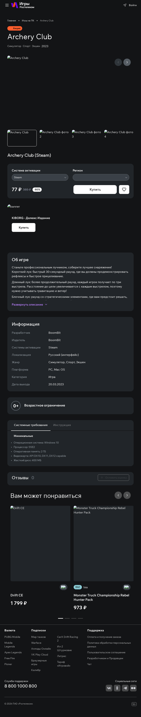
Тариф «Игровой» (63, 663)
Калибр (36, 670)
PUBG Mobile (12, 637)
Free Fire (9, 658)
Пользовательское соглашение (106, 652)
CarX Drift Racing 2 (67, 638)
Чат (89, 664)
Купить (95, 189)
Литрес (61, 656)
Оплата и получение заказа (104, 637)
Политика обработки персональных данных (109, 644)
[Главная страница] (22, 5)
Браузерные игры (39, 662)
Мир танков (38, 637)
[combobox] (40, 177)
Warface (36, 642)
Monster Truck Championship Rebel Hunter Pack (101, 597)
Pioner (8, 664)
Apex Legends (13, 652)
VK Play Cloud (39, 654)
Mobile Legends (9, 644)
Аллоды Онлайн (41, 648)
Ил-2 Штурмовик (64, 648)
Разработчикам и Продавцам (105, 658)
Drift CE (16, 595)
